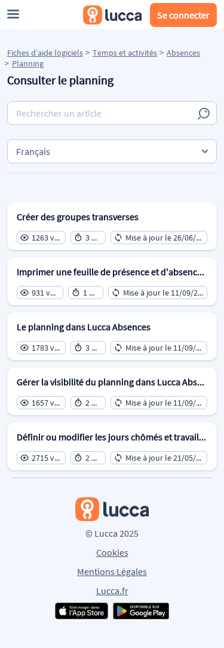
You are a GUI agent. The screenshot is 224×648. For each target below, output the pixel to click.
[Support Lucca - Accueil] (112, 15)
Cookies (112, 552)
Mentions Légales (112, 571)
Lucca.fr (112, 591)
